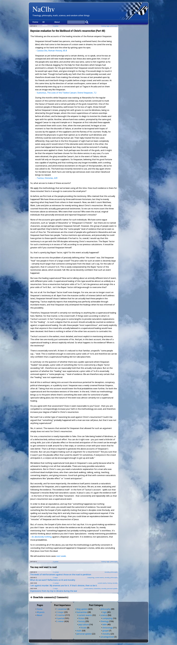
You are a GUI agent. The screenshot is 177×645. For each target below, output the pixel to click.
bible (104, 624)
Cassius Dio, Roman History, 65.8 (52, 50)
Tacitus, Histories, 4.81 (47, 178)
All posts (44, 23)
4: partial (55, 561)
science (104, 615)
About (57, 22)
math (79, 630)
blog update (82, 609)
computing (90, 577)
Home (35, 22)
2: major (55, 577)
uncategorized (107, 636)
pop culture (84, 624)
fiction (81, 618)
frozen (83, 627)
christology (107, 627)
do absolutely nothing (42, 536)
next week (61, 556)
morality (107, 572)
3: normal (56, 572)
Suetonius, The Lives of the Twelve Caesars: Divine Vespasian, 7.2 (66, 92)
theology (105, 621)
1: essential (61, 609)
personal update (112, 588)
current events (99, 577)
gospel (105, 630)
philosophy (113, 26)
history (103, 26)
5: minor (60, 621)
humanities (97, 588)
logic (108, 26)
